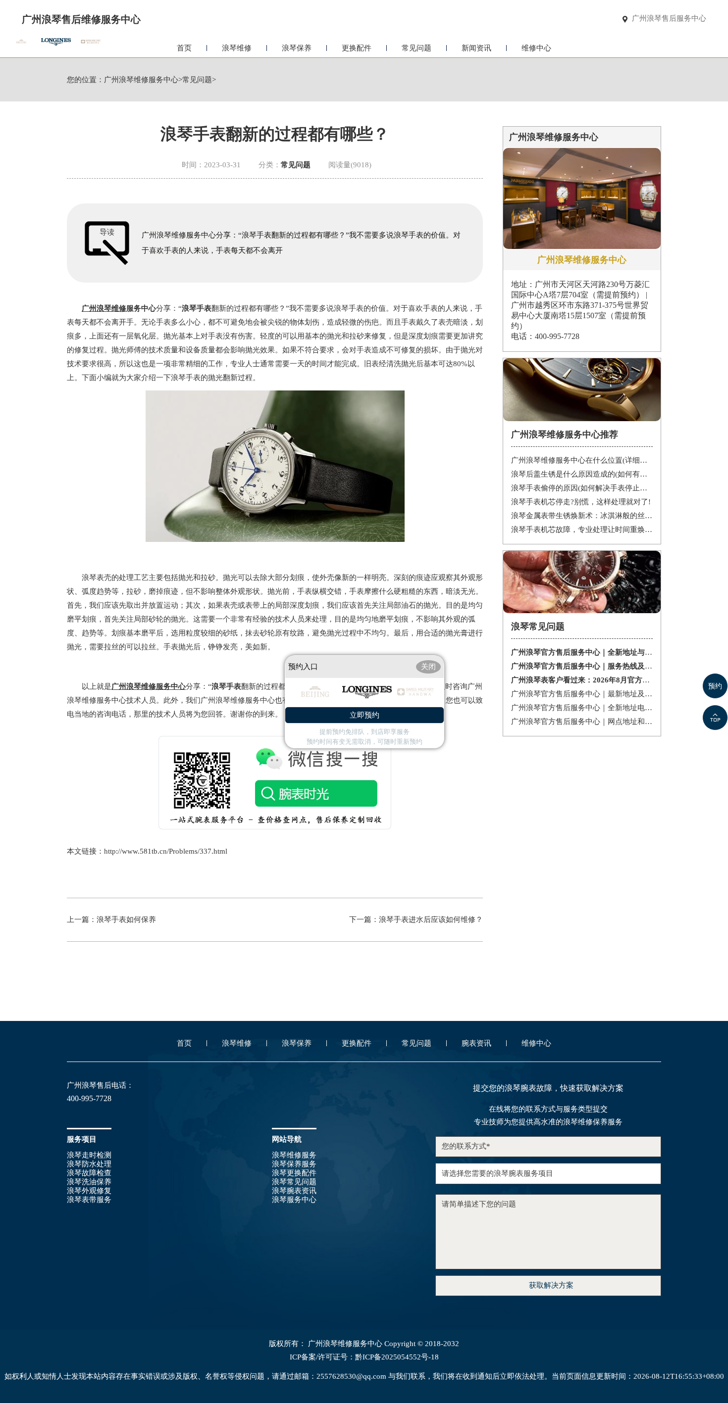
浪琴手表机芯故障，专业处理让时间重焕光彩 (582, 529)
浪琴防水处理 (89, 1164)
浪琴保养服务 (294, 1164)
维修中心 (536, 48)
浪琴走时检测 (89, 1155)
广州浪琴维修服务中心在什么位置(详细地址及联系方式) (582, 460)
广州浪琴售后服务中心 (669, 18)
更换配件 (356, 48)
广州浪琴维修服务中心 (141, 80)
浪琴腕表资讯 (294, 1191)
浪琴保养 (297, 48)
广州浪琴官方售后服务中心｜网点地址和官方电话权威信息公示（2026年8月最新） (582, 722)
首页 (184, 48)
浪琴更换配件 (294, 1173)
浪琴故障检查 (89, 1173)
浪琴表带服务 (89, 1200)
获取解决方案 (551, 1285)
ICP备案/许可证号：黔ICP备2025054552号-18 (364, 1357)
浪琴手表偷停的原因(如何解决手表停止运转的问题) (582, 488)
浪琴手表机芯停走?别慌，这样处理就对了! (581, 502)
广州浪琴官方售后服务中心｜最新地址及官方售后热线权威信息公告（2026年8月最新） (582, 694)
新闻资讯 (476, 48)
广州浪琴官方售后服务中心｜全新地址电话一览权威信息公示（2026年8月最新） (582, 708)
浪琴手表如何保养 (126, 919)
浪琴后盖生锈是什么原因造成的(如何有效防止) (582, 474)
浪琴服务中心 (294, 1200)
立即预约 (364, 715)
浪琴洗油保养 (89, 1182)
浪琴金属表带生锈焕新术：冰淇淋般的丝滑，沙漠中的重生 (582, 516)
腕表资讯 (476, 1043)
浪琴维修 (237, 48)
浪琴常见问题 (294, 1182)
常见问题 (416, 48)
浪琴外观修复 (89, 1191)
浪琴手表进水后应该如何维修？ (431, 919)
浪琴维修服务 (294, 1155)
